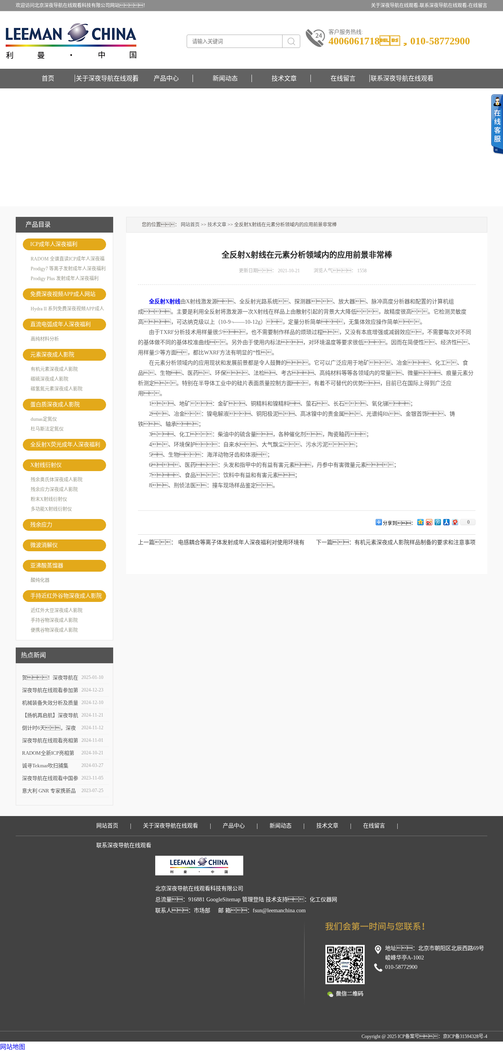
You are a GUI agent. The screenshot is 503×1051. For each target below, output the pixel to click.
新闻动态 (225, 78)
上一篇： (157, 542)
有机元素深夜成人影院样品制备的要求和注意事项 (414, 542)
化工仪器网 (323, 899)
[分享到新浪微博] (428, 522)
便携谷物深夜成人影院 (54, 630)
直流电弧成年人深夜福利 (60, 324)
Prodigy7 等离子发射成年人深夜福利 (68, 268)
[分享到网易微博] (454, 522)
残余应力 (41, 525)
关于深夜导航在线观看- (395, 5)
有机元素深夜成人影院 (54, 369)
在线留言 (477, 5)
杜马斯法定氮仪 (47, 429)
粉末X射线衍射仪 (49, 499)
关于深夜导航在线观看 (107, 78)
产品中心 (166, 78)
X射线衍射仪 (46, 465)
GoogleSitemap (223, 899)
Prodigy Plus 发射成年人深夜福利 (65, 278)
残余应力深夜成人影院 (54, 489)
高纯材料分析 (45, 339)
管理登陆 (253, 899)
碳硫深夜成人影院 (49, 379)
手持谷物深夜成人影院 (54, 620)
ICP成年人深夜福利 (53, 244)
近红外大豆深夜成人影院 (57, 610)
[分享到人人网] (446, 522)
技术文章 (284, 78)
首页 (48, 78)
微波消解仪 (44, 545)
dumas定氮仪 (44, 419)
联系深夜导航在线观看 (402, 78)
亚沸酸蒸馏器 (46, 566)
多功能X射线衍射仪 (51, 509)
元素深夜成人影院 (52, 355)
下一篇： (335, 542)
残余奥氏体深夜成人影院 (57, 479)
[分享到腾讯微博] (437, 522)
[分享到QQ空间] (420, 522)
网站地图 (12, 1047)
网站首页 (190, 224)
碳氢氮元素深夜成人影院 (57, 389)
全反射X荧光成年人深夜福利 (65, 445)
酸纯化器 (40, 580)
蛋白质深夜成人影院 (55, 404)
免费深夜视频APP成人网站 (62, 294)
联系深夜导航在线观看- (444, 5)
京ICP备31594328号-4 (465, 1036)
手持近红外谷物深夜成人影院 (66, 596)
